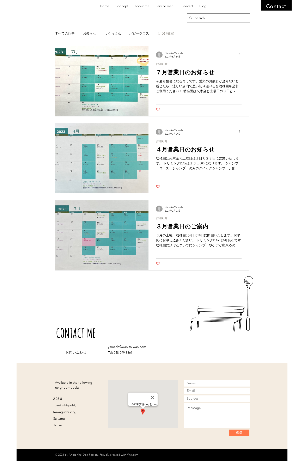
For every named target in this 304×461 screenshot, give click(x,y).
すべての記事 (65, 33)
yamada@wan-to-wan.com (127, 347)
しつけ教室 (165, 33)
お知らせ (89, 33)
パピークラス (139, 33)
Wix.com (132, 454)
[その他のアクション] (240, 54)
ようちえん (112, 33)
